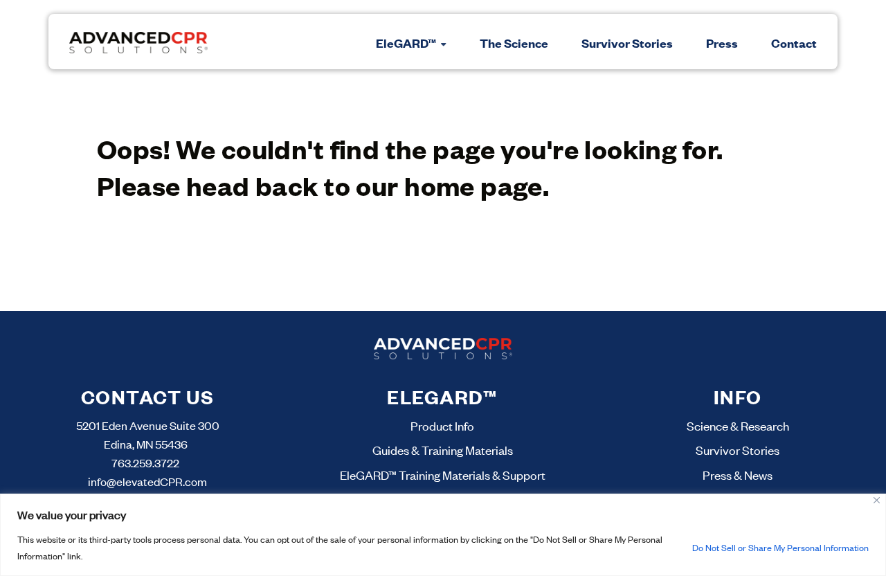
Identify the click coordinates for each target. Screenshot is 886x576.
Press (722, 43)
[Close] (877, 500)
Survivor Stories (627, 43)
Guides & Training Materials (442, 450)
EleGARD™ (407, 43)
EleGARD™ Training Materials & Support (442, 475)
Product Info (442, 425)
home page (473, 185)
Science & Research (738, 425)
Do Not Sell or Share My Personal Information (780, 547)
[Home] (138, 41)
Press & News (737, 475)
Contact (794, 43)
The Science (514, 43)
